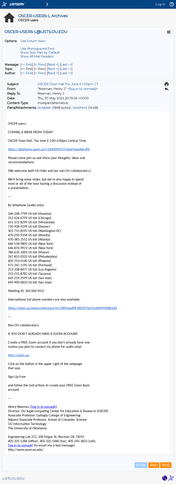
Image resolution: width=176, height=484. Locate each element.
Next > (53, 65)
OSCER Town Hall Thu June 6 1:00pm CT (68, 84)
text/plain (44, 108)
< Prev (40, 65)
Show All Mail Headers (36, 56)
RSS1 (154, 465)
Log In (160, 4)
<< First (26, 65)
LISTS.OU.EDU (13, 479)
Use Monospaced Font (37, 49)
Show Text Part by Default (40, 52)
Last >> (66, 65)
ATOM (141, 465)
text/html (80, 108)
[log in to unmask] (82, 89)
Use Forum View (32, 41)
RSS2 (166, 465)
